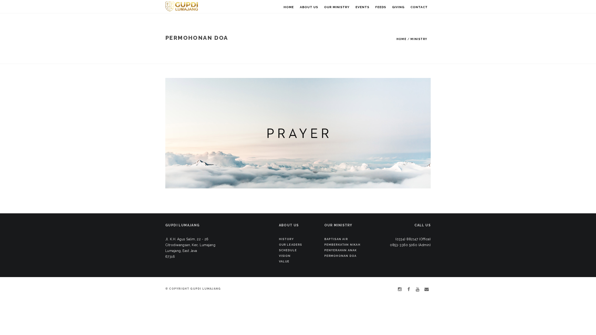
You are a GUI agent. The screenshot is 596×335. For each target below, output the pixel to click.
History (286, 239)
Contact (419, 7)
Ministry (418, 39)
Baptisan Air (336, 239)
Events (362, 7)
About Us (309, 7)
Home (289, 7)
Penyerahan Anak (340, 250)
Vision (285, 256)
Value (284, 261)
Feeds (380, 7)
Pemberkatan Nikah (342, 244)
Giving (398, 7)
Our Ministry (336, 7)
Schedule (288, 250)
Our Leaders (290, 244)
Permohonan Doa (340, 256)
